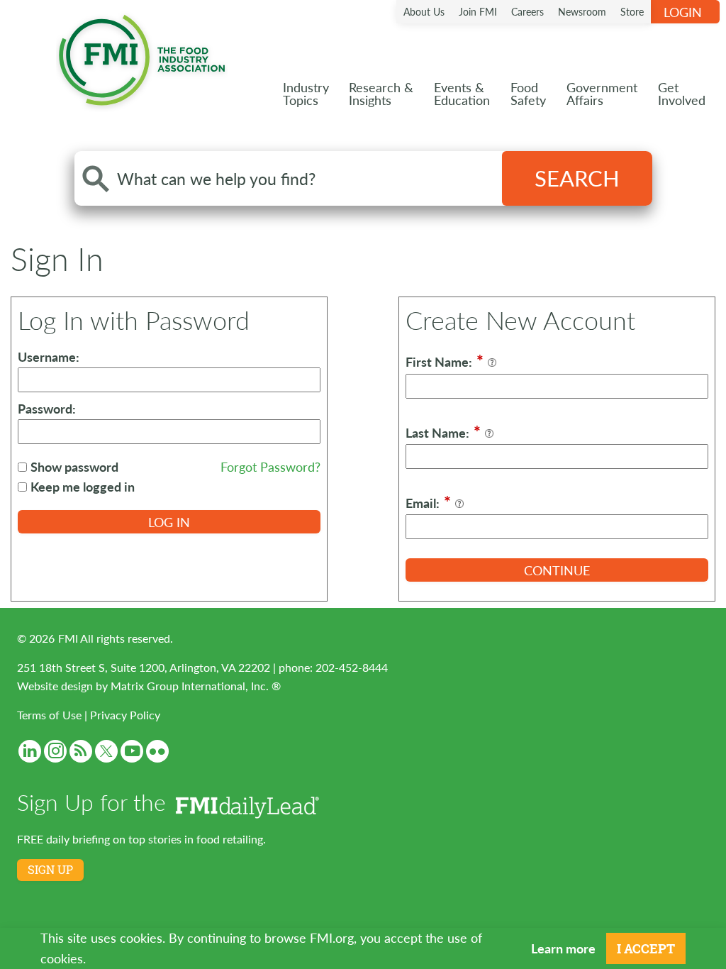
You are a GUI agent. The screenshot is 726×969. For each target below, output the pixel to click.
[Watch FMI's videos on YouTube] (132, 751)
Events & (462, 93)
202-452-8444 (351, 667)
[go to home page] (141, 57)
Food (528, 93)
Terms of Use (49, 715)
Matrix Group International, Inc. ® (196, 685)
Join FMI (478, 11)
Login (683, 12)
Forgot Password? (270, 466)
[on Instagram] (55, 751)
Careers (527, 11)
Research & (381, 93)
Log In (169, 522)
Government (601, 93)
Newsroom (582, 11)
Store (632, 11)
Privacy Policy (125, 715)
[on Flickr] (157, 751)
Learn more (563, 948)
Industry (306, 93)
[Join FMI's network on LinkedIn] (29, 751)
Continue (557, 570)
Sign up (50, 869)
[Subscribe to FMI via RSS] (80, 751)
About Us (424, 11)
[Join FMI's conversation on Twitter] (106, 751)
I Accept (646, 948)
